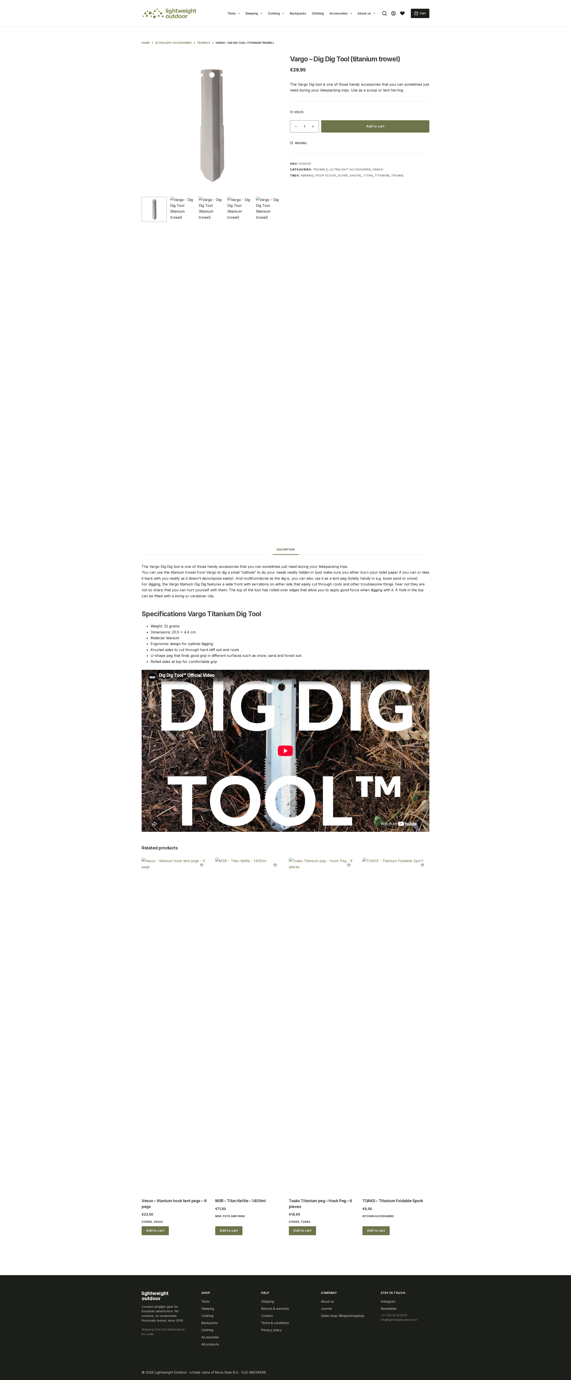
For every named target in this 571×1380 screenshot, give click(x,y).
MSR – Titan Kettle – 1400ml (240, 1201)
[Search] (384, 13)
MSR (218, 1216)
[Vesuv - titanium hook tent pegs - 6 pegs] (175, 1025)
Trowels (320, 169)
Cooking (274, 13)
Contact (267, 1316)
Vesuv (158, 1221)
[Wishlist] (402, 13)
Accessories (210, 1337)
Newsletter (389, 1308)
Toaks (305, 1221)
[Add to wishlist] (201, 864)
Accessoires (338, 13)
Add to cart (375, 126)
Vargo (377, 169)
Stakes (147, 1221)
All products (210, 1344)
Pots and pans (234, 1216)
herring (307, 175)
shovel (356, 175)
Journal (326, 1308)
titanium (382, 175)
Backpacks (298, 13)
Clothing (318, 13)
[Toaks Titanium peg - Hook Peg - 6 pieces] (322, 1025)
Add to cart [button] (155, 1230)
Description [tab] (286, 549)
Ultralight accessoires (350, 169)
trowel (397, 175)
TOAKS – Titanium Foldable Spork (392, 1201)
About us (364, 13)
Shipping (267, 1301)
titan (368, 175)
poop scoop (326, 175)
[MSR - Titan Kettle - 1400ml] (248, 1025)
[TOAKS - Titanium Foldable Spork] (395, 1025)
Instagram (388, 1301)
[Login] (393, 13)
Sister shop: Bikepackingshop (342, 1316)
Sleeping (251, 13)
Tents (232, 13)
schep (343, 175)
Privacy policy (271, 1330)
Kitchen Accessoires (378, 1216)
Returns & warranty (275, 1308)
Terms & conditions (275, 1323)
